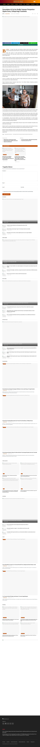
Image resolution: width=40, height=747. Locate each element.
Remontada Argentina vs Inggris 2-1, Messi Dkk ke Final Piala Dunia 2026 (18, 528)
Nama (3, 182)
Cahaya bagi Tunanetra (8, 134)
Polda (12, 4)
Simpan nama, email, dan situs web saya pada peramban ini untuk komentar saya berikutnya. (18, 191)
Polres (16, 4)
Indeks (4, 4)
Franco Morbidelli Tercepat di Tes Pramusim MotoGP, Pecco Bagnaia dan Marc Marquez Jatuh (19, 564)
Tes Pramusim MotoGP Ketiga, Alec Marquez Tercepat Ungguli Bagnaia (15, 596)
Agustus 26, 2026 (10, 390)
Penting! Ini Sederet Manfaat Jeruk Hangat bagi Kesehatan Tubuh (17, 225)
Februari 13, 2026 (6, 222)
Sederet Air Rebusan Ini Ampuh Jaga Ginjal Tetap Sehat (11, 221)
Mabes (8, 4)
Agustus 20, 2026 (6, 521)
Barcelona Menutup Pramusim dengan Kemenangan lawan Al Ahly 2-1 (17, 524)
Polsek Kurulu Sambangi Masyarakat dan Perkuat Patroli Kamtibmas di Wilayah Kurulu (17, 420)
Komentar (4, 170)
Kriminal (28, 4)
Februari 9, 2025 (10, 597)
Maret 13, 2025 (13, 13)
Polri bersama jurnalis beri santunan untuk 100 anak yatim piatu (16, 273)
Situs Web (22, 187)
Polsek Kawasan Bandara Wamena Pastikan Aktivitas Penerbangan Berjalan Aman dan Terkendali (19, 452)
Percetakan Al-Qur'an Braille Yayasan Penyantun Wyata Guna (22, 134)
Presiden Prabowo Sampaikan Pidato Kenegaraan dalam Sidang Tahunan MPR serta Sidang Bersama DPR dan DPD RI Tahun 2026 (20, 158)
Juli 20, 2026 (8, 529)
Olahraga (38, 4)
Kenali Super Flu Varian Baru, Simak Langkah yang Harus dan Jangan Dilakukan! (19, 232)
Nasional (33, 4)
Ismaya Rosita (7, 13)
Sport (4, 539)
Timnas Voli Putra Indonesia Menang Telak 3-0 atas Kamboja (12, 520)
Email (3, 187)
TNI (24, 4)
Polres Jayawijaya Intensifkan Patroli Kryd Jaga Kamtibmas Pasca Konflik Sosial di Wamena (21, 314)
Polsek (20, 4)
